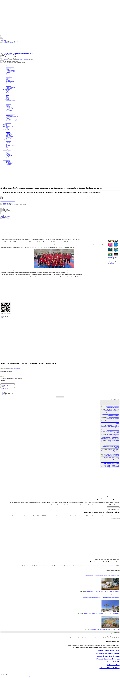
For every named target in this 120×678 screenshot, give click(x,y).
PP (6, 146)
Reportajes (8, 161)
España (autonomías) (10, 122)
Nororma (8, 80)
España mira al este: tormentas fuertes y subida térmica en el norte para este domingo (110, 426)
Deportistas (2, 318)
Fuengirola (8, 73)
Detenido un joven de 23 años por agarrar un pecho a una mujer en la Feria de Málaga (110, 431)
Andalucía (5, 89)
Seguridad (5, 129)
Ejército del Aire (9, 137)
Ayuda (12, 676)
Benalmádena (8, 68)
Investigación (8, 154)
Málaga (4, 65)
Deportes (5, 125)
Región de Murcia (9, 115)
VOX (7, 143)
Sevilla (7, 98)
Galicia (7, 113)
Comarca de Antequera (10, 70)
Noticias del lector (9, 162)
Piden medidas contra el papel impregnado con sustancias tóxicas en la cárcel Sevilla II (110, 438)
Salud (7, 152)
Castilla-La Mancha (10, 108)
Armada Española (9, 136)
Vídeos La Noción (4, 59)
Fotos (18, 59)
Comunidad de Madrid (10, 114)
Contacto (38, 676)
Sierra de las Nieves (10, 84)
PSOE (7, 147)
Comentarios (9, 203)
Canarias (7, 105)
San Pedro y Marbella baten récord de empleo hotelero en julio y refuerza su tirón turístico (110, 450)
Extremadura (8, 111)
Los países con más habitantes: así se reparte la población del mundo (111, 410)
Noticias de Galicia (113, 662)
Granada (7, 93)
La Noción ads (111, 263)
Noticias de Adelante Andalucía (110, 668)
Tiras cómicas (8, 164)
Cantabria (8, 106)
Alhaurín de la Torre (10, 67)
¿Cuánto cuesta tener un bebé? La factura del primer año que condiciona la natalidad (110, 441)
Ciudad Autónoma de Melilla (11, 120)
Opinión (4, 160)
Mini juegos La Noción (112, 257)
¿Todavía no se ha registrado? (6, 385)
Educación (8, 153)
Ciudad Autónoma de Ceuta (11, 119)
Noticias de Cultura (113, 665)
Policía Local (8, 133)
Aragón (7, 101)
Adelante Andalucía (10, 145)
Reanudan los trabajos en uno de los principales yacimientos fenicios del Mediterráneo (111, 458)
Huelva (7, 95)
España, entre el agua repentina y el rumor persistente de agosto (112, 407)
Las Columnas (9, 163)
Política (4, 139)
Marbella (8, 78)
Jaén (7, 96)
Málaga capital (9, 77)
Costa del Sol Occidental (11, 71)
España (4, 99)
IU (6, 144)
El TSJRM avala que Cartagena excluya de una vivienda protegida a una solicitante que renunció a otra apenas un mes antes (110, 466)
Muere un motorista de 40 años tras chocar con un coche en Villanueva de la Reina (110, 422)
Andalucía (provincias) (10, 100)
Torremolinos (8, 86)
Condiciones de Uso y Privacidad (52, 676)
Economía (5, 124)
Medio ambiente (9, 155)
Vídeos (21, 59)
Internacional (8, 123)
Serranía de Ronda (9, 83)
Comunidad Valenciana (10, 110)
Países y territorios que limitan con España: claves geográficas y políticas (110, 455)
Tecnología (8, 157)
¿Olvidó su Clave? (4, 388)
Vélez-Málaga (9, 88)
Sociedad (5, 150)
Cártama (7, 69)
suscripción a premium (15, 368)
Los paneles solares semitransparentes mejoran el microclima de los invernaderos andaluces (110, 446)
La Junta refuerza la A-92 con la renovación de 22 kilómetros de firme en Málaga (110, 463)
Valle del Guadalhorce (10, 87)
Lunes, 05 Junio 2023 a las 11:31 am (7, 201)
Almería (7, 90)
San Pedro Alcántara (12, 59)
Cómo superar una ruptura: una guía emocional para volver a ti (112, 418)
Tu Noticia (26, 59)
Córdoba (7, 92)
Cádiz (7, 91)
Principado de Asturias (10, 102)
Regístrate (2, 39)
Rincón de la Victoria (10, 81)
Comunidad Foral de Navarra (12, 116)
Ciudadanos (8, 141)
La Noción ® (3, 676)
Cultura (7, 128)
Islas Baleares (8, 104)
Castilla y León (9, 107)
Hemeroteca (30, 59)
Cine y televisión (9, 159)
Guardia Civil (8, 135)
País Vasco (8, 117)
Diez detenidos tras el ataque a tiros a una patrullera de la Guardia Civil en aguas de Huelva (110, 435)
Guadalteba (8, 74)
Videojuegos (8, 156)
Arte (7, 127)
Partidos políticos (9, 148)
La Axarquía (8, 76)
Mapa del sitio (17, 676)
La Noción (2, 53)
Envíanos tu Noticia (31, 676)
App (7, 54)
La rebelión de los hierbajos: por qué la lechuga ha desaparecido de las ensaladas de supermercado (110, 414)
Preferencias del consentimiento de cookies (76, 676)
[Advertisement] (38, 9)
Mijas (7, 79)
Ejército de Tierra (9, 138)
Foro (4, 54)
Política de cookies (63, 676)
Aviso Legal (42, 676)
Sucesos (7, 151)
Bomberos (8, 132)
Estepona (8, 72)
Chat (2, 54)
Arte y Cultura (6, 126)
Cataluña (8, 109)
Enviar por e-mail (3, 215)
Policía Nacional (9, 134)
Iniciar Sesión (3, 40)
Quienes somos (24, 676)
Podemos (8, 142)
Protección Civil (9, 130)
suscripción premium (19, 365)
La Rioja (7, 118)
